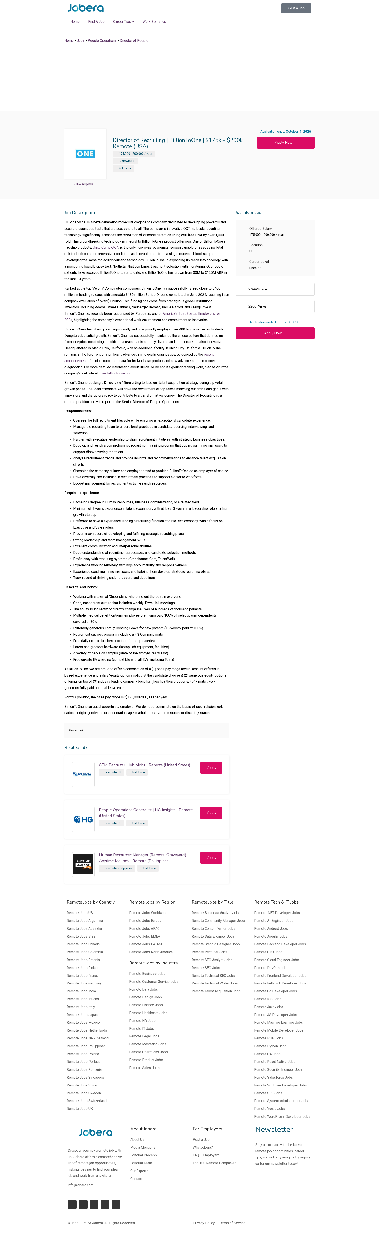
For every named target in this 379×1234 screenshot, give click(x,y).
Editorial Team (141, 1163)
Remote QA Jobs (267, 1054)
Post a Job (201, 1139)
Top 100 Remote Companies (214, 1163)
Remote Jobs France (83, 976)
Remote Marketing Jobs (147, 1044)
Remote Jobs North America (151, 952)
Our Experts (139, 1171)
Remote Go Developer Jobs (275, 991)
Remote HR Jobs (142, 1021)
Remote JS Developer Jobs (275, 1015)
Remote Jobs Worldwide (148, 913)
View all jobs (83, 184)
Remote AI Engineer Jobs (273, 921)
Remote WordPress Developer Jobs (282, 1116)
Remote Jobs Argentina (85, 921)
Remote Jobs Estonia (83, 960)
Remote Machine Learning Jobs (278, 1022)
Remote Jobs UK (80, 1109)
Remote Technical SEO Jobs (213, 976)
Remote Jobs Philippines (86, 1046)
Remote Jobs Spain (82, 1085)
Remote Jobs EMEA (144, 936)
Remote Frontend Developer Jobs (280, 976)
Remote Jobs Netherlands (87, 1030)
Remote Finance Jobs (146, 1005)
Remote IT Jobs (141, 1029)
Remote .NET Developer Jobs (277, 913)
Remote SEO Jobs (206, 968)
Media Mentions (142, 1147)
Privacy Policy (204, 1223)
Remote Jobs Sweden (84, 1093)
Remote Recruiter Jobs (209, 952)
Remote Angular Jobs (270, 936)
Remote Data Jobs (143, 989)
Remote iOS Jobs (267, 999)
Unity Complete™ (105, 247)
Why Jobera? (203, 1147)
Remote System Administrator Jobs (281, 1101)
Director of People (134, 41)
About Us (137, 1139)
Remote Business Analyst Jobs (216, 913)
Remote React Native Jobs (274, 1062)
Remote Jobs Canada (83, 944)
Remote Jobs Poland (83, 1054)
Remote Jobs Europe (145, 921)
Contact (136, 1179)
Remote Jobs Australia (84, 928)
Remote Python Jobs (270, 1046)
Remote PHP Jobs (268, 1038)
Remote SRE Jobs (268, 1093)
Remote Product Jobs (146, 1060)
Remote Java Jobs (268, 1007)
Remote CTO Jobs (268, 952)
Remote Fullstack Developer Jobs (280, 983)
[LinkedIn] (83, 1204)
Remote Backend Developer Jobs (280, 944)
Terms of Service (232, 1223)
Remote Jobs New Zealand (88, 1038)
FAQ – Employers (206, 1155)
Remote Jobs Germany (84, 983)
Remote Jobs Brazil (82, 936)
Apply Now (283, 142)
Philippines (125, 868)
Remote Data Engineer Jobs (213, 936)
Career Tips (122, 21)
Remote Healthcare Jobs (148, 1013)
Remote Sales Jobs (144, 1068)
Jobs (81, 41)
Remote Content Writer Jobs (213, 928)
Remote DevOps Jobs (271, 968)
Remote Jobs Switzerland (87, 1101)
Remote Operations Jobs (148, 1052)
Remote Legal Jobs (144, 1036)
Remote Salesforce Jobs (273, 1077)
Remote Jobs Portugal (84, 1062)
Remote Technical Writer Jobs (215, 983)
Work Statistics (154, 21)
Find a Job (96, 21)
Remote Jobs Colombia (85, 952)
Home (75, 21)
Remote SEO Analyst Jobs (212, 960)
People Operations (102, 41)
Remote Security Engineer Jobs (278, 1069)
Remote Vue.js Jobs (269, 1109)
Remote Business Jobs (147, 974)
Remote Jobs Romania (84, 1069)
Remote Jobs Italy (81, 1007)
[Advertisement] (189, 77)
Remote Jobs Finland (83, 968)
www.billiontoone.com (115, 373)
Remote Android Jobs (271, 928)
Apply (211, 767)
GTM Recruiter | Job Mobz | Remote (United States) (144, 765)
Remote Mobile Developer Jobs (279, 1030)
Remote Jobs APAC (144, 928)
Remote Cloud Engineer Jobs (276, 960)
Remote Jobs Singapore (85, 1077)
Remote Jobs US (80, 913)
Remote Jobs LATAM (145, 944)
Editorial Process (143, 1155)
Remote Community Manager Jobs (218, 921)
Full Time (125, 168)
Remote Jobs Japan (82, 1015)
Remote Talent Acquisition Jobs (216, 991)
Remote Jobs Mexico (83, 1022)
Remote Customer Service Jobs (153, 981)
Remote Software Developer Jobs (280, 1085)
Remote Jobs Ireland (83, 999)
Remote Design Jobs (145, 997)
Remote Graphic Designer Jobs (216, 944)
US (133, 161)
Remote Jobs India (81, 991)
